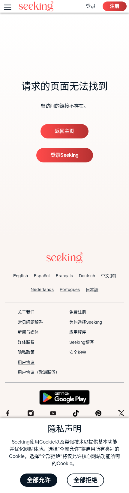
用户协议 (26, 362)
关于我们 (26, 312)
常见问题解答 (30, 322)
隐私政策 (26, 352)
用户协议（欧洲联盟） (39, 372)
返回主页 (64, 131)
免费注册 (77, 312)
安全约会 (77, 352)
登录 (90, 6)
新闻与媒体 (28, 332)
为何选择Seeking (85, 322)
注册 (114, 6)
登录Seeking (65, 155)
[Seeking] (36, 6)
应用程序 (77, 332)
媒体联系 (26, 342)
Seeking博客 (81, 342)
